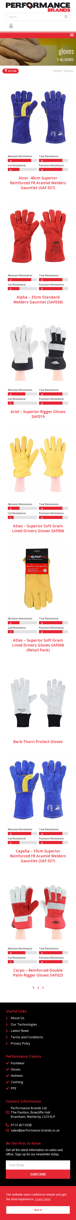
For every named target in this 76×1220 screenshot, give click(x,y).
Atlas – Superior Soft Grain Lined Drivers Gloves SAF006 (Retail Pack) (38, 645)
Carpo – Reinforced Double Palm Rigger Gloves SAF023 (38, 973)
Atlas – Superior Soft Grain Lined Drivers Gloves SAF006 (38, 528)
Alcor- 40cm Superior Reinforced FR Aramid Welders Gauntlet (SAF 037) (38, 182)
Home (57, 71)
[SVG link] (38, 7)
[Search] (66, 17)
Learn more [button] (43, 1199)
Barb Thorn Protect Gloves (38, 741)
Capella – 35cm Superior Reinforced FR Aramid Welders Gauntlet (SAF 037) (38, 855)
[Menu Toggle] (72, 34)
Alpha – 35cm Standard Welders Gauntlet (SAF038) (38, 299)
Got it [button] (38, 1209)
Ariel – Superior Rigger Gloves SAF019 (38, 414)
